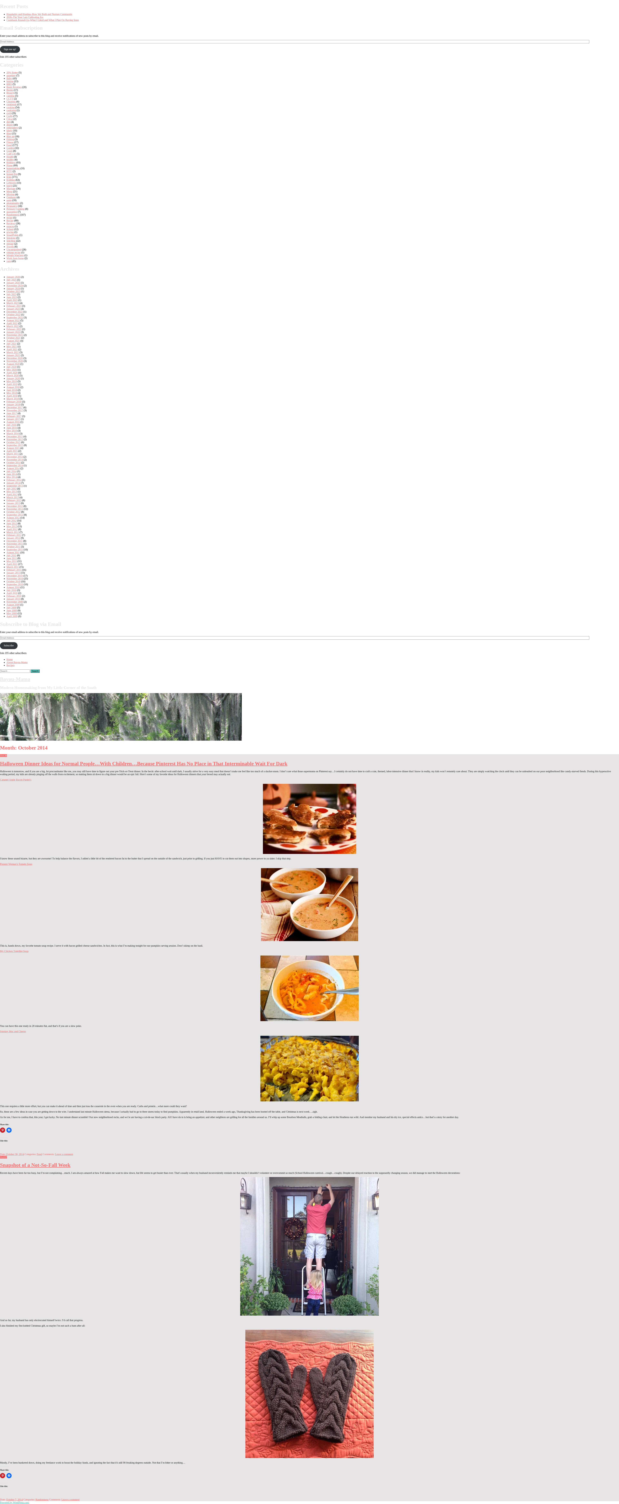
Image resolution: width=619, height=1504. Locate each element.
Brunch (10, 93)
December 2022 (14, 311)
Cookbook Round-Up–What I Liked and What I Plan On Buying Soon (42, 20)
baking (9, 81)
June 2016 (11, 427)
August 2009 (13, 604)
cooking (10, 107)
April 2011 (11, 564)
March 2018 (12, 398)
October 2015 (13, 442)
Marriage (11, 188)
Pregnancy (11, 206)
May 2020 (11, 369)
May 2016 (11, 430)
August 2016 (13, 422)
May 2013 (11, 491)
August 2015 (13, 448)
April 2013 (12, 494)
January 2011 (13, 572)
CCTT (9, 98)
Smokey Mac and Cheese (13, 1031)
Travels (10, 246)
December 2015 (14, 436)
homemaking (13, 168)
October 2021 (13, 337)
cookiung (11, 110)
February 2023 (13, 306)
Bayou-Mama (15, 679)
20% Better (12, 72)
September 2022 (14, 317)
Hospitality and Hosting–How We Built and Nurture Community (39, 14)
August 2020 (13, 364)
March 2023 (12, 303)
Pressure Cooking (15, 209)
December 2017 (14, 407)
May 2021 (11, 346)
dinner (9, 124)
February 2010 (13, 596)
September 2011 (14, 549)
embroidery (12, 127)
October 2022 (13, 314)
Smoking (11, 238)
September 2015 (14, 445)
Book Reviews (14, 87)
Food (9, 145)
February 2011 (13, 570)
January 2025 (13, 282)
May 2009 (11, 613)
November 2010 (14, 578)
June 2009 (11, 610)
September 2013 (14, 485)
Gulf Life (11, 153)
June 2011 (11, 558)
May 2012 (11, 526)
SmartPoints (12, 235)
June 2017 (11, 413)
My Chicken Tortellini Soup (14, 951)
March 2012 (12, 532)
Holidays (11, 162)
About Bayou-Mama (17, 662)
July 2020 (11, 366)
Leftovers (11, 182)
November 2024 (14, 285)
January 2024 (13, 288)
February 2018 (13, 401)
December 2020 (14, 358)
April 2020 (12, 372)
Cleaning (11, 101)
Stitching (10, 240)
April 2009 (12, 616)
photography (12, 203)
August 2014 (13, 468)
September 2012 (14, 514)
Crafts (9, 116)
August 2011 (13, 552)
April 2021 (12, 349)
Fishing (10, 139)
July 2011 (11, 555)
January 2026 (13, 277)
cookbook (11, 104)
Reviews (10, 223)
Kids (8, 177)
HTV (9, 171)
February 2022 (13, 329)
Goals (9, 151)
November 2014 (14, 459)
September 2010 (14, 584)
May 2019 (11, 381)
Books (9, 90)
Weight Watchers (15, 255)
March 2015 (12, 454)
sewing (10, 232)
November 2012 (14, 509)
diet (8, 122)
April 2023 (12, 300)
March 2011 (12, 567)
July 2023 (11, 294)
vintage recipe (13, 252)
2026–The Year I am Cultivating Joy (24, 17)
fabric (9, 130)
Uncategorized (13, 249)
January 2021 (13, 355)
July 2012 (11, 520)
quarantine (11, 211)
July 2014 (11, 471)
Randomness (13, 214)
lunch (9, 185)
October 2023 (13, 291)
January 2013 (13, 503)
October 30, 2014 (15, 1154)
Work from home (15, 258)
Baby (9, 78)
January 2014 (13, 483)
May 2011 (11, 561)
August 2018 (13, 387)
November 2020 (14, 361)
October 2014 (13, 462)
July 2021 (11, 343)
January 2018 (13, 404)
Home (9, 165)
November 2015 (14, 439)
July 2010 (11, 590)
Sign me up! (10, 49)
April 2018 (12, 395)
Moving (10, 194)
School (10, 229)
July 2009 (11, 607)
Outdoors (11, 197)
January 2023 (13, 308)
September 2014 (14, 465)
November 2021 (14, 335)
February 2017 (13, 416)
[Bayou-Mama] (121, 739)
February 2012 (13, 535)
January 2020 (13, 378)
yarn (8, 261)
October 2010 (13, 581)
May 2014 (11, 477)
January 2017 (13, 419)
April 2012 (12, 529)
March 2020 (12, 375)
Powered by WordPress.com (14, 1502)
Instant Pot (11, 174)
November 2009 (14, 601)
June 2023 (11, 297)
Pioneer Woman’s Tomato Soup (16, 864)
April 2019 (12, 384)
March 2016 (12, 433)
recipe (9, 217)
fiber (8, 133)
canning (10, 95)
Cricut (9, 119)
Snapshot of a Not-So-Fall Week (35, 1165)
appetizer (11, 75)
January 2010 (13, 599)
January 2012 (13, 538)
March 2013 (12, 497)
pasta (9, 200)
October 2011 (13, 546)
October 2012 (13, 512)
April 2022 (12, 323)
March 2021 (12, 352)
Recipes (10, 665)
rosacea (10, 226)
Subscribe (9, 645)
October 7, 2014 (14, 1499)
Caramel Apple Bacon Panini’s (15, 779)
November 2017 (14, 410)
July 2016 (11, 424)
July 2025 (11, 279)
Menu (9, 191)
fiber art (10, 136)
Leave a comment (64, 1154)
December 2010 (14, 575)
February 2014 (13, 480)
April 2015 (12, 451)
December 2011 (14, 541)
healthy (10, 159)
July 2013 (11, 488)
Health (9, 156)
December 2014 (14, 456)
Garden (10, 148)
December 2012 (14, 506)
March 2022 (12, 326)
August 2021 (13, 340)
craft (8, 113)
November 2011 (14, 543)
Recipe (10, 220)
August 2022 (13, 320)
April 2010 (12, 593)
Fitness (10, 142)
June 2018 (11, 390)
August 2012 (13, 517)
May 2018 (11, 393)
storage (10, 243)
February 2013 (13, 500)
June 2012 (11, 523)
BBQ (9, 84)
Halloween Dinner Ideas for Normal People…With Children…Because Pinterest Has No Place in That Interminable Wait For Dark (143, 763)
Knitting (10, 180)
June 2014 (11, 474)
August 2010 (13, 587)
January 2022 (13, 332)
